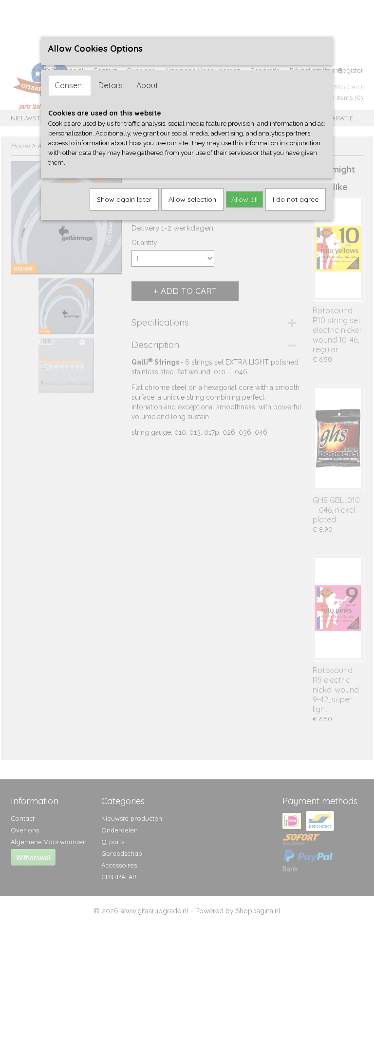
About (147, 85)
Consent (70, 85)
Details (110, 85)
